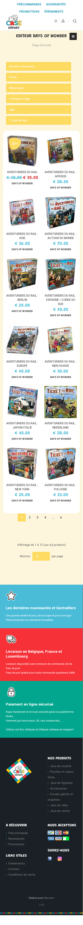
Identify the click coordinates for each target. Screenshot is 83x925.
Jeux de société (60, 766)
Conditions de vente (21, 874)
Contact (13, 869)
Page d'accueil (41, 45)
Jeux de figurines (61, 783)
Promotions (16, 844)
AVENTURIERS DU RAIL (22, 172)
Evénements (16, 863)
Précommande (18, 833)
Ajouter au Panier (24, 151)
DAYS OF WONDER (22, 183)
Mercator (49, 897)
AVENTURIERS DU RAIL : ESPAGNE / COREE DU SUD (61, 300)
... (53, 517)
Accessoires (58, 788)
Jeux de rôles (59, 805)
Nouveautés (16, 838)
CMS (41, 904)
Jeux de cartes (60, 811)
